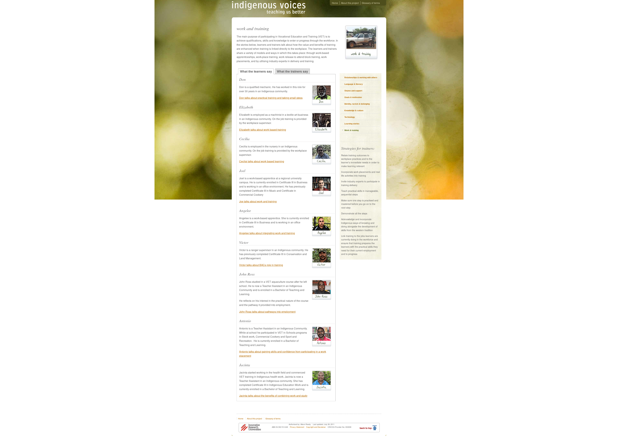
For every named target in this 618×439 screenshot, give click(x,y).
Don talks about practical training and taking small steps (271, 98)
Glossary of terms (371, 3)
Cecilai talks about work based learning (261, 161)
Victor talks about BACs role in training (261, 265)
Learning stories (351, 124)
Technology (349, 117)
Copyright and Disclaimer (316, 427)
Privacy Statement (297, 427)
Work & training (351, 130)
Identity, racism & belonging (357, 104)
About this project (350, 3)
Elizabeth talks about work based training (262, 129)
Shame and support (353, 91)
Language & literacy (353, 84)
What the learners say (256, 71)
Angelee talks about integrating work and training (267, 233)
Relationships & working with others (360, 77)
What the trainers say (292, 71)
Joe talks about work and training (258, 201)
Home (335, 3)
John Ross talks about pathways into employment (267, 311)
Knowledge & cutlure (353, 110)
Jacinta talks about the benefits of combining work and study (273, 395)
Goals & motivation (353, 97)
